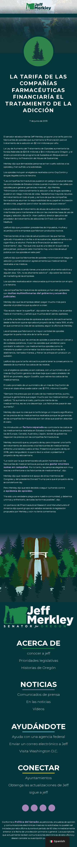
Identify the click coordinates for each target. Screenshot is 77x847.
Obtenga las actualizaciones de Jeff (38, 785)
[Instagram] (34, 808)
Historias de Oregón (38, 667)
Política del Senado (26, 822)
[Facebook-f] (25, 808)
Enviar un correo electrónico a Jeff (38, 744)
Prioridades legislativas (38, 660)
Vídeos (38, 709)
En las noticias (38, 701)
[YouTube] (43, 808)
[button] (39, 15)
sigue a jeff (38, 792)
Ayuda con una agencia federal (38, 736)
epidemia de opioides (19, 491)
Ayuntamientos (38, 778)
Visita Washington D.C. (38, 751)
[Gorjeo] (51, 808)
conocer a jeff (38, 653)
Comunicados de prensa (38, 694)
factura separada (33, 427)
